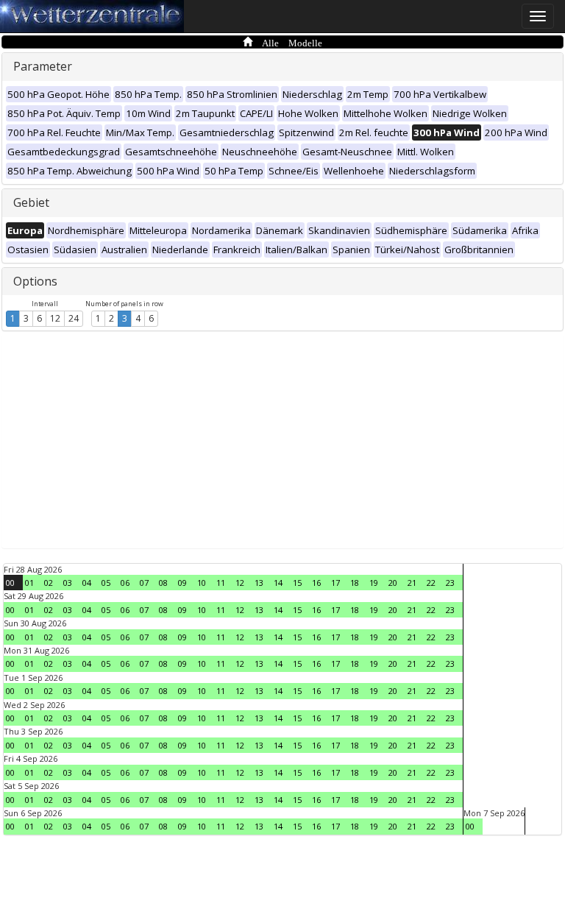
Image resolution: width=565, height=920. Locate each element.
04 (86, 582)
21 (412, 582)
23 (450, 582)
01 (29, 582)
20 (392, 582)
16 (316, 582)
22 (431, 582)
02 (48, 582)
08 (163, 582)
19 (373, 582)
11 (220, 582)
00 (10, 582)
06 (125, 582)
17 (335, 582)
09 (182, 582)
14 (278, 582)
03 (67, 582)
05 (106, 582)
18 (354, 582)
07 (144, 582)
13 (259, 582)
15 (297, 582)
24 (73, 318)
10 (201, 582)
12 (55, 318)
